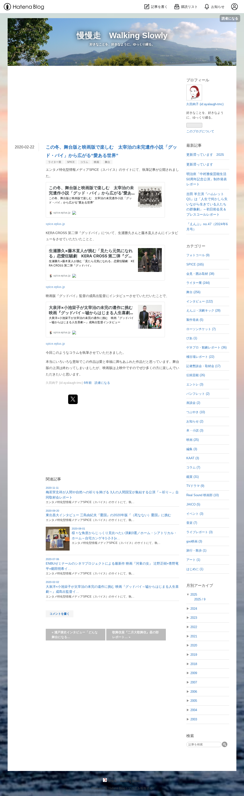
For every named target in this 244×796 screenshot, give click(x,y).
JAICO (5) (193, 504)
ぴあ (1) (191, 338)
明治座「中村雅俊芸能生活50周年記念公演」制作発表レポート (206, 179)
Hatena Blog (116, 788)
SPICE (71, 162)
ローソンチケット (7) (201, 329)
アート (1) (193, 560)
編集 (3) (191, 449)
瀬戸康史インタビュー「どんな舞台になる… (75, 634)
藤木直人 (148, 233)
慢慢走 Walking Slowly (122, 35)
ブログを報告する (140, 788)
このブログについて (200, 131)
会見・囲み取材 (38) (200, 274)
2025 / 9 (199, 599)
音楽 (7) (191, 523)
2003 (193, 719)
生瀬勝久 (124, 233)
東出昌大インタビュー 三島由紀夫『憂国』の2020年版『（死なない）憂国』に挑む (108, 515)
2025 (193, 594)
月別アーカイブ (199, 585)
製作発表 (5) (194, 320)
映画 (96, 162)
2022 (193, 627)
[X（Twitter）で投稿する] (73, 399)
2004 (193, 710)
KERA (50, 233)
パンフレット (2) (197, 393)
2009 (193, 673)
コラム (84, 162)
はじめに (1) (194, 569)
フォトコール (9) (197, 255)
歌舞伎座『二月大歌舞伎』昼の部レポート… (135, 634)
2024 (193, 608)
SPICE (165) (195, 264)
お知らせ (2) (194, 421)
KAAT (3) (192, 458)
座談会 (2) (193, 403)
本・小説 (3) (194, 430)
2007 (193, 682)
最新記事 (194, 145)
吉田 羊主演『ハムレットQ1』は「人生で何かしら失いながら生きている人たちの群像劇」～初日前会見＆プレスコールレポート (207, 204)
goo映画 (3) (194, 541)
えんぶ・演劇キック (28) (203, 310)
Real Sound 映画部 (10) (202, 495)
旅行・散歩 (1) (196, 550)
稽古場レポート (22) (200, 357)
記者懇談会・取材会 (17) (203, 366)
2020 (193, 645)
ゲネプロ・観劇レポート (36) (206, 347)
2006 (193, 691)
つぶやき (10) (195, 412)
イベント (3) (194, 513)
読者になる (230, 18)
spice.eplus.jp (55, 224)
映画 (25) (192, 440)
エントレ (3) (194, 384)
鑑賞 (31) (192, 477)
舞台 (107, 162)
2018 (193, 664)
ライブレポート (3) (199, 532)
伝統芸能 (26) (195, 375)
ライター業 (54, 162)
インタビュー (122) (199, 301)
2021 (193, 636)
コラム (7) (193, 467)
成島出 (94, 296)
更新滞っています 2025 (205, 154)
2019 (193, 654)
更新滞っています (199, 164)
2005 (193, 700)
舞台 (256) (193, 292)
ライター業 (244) (198, 283)
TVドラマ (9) (195, 486)
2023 (193, 617)
